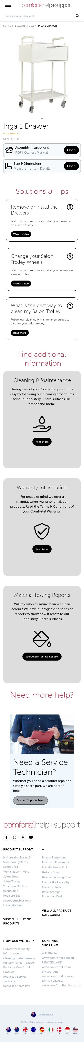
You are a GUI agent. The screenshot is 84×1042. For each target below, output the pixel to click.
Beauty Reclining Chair (56, 877)
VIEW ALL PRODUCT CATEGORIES (56, 913)
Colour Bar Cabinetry (56, 882)
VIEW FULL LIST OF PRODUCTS (17, 921)
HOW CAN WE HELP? (18, 941)
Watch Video (21, 234)
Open (71, 150)
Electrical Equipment (55, 862)
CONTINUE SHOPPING (50, 943)
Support (8, 25)
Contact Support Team (30, 800)
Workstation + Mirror (17, 871)
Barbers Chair (50, 872)
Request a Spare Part (16, 986)
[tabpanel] (42, 74)
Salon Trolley (26, 25)
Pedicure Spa (11, 895)
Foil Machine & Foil (54, 867)
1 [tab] (42, 118)
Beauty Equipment (54, 857)
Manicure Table (52, 887)
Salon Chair (10, 867)
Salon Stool (11, 876)
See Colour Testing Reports (42, 656)
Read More (19, 332)
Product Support (18, 849)
